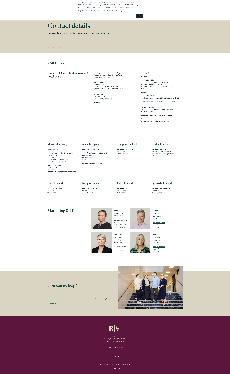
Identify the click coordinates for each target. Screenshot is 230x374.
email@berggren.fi (105, 99)
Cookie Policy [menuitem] (125, 364)
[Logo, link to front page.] (115, 328)
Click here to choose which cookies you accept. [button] (122, 16)
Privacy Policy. (134, 7)
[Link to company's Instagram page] (110, 368)
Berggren (50, 47)
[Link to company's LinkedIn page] (115, 368)
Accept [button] (139, 16)
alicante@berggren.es (95, 163)
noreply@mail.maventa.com (160, 121)
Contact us (51, 304)
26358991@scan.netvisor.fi (169, 98)
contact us (59, 47)
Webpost (97, 102)
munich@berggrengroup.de (57, 159)
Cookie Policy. (114, 7)
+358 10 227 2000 (105, 94)
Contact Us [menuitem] (104, 364)
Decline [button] (148, 16)
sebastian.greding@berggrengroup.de (61, 172)
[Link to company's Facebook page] (119, 368)
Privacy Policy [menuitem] (114, 364)
